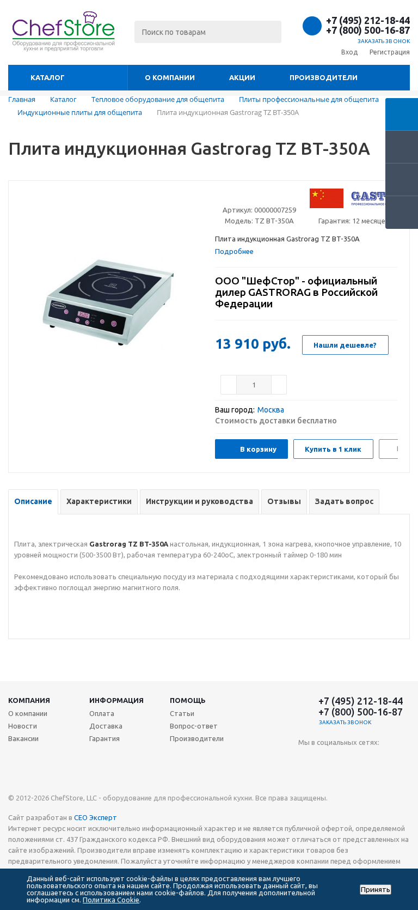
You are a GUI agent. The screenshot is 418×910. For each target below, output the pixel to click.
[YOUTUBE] (306, 760)
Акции (242, 77)
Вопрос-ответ (194, 726)
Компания (29, 700)
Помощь (188, 700)
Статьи (182, 713)
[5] (261, 196)
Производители (324, 77)
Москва (270, 409)
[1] (220, 196)
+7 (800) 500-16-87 (368, 30)
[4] (251, 196)
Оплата (101, 713)
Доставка (105, 726)
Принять (375, 889)
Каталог (47, 77)
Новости (22, 726)
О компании (170, 77)
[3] (241, 196)
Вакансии (23, 738)
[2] (230, 196)
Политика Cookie (111, 899)
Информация (116, 700)
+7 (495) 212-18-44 (368, 20)
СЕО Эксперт (95, 817)
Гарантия (104, 738)
